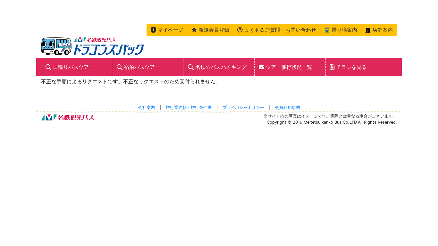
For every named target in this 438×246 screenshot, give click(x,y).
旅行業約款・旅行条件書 (189, 107)
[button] (167, 30)
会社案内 (146, 107)
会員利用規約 (287, 107)
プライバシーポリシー (243, 107)
